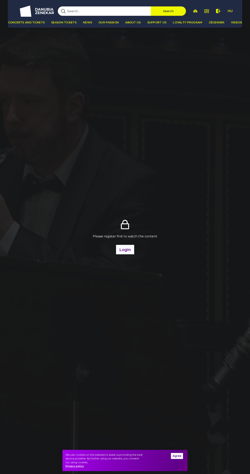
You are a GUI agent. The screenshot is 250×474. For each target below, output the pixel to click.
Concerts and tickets (26, 22)
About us (133, 22)
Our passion (108, 22)
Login (125, 249)
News (87, 22)
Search (168, 11)
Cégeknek (217, 22)
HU (230, 11)
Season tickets (64, 22)
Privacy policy (74, 466)
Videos (236, 22)
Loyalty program (187, 22)
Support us (157, 22)
